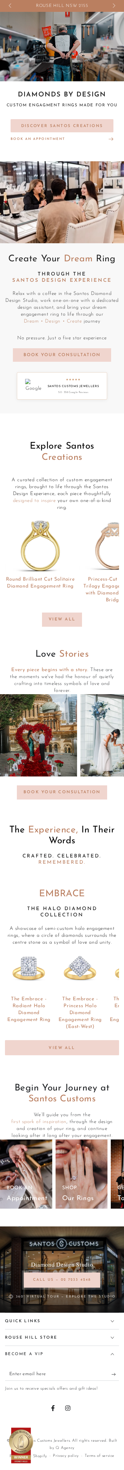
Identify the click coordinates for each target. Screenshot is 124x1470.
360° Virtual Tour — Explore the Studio (66, 1297)
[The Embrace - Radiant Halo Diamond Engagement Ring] (29, 970)
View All (62, 619)
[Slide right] (113, 6)
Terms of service (99, 1456)
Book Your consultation (62, 355)
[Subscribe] (115, 1374)
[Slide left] (10, 6)
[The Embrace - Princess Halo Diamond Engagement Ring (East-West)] (80, 970)
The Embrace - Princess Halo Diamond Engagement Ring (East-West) (80, 1013)
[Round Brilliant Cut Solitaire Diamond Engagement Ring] (40, 546)
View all (62, 1048)
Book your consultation (62, 792)
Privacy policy (65, 1456)
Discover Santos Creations (62, 126)
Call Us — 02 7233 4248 (62, 1280)
